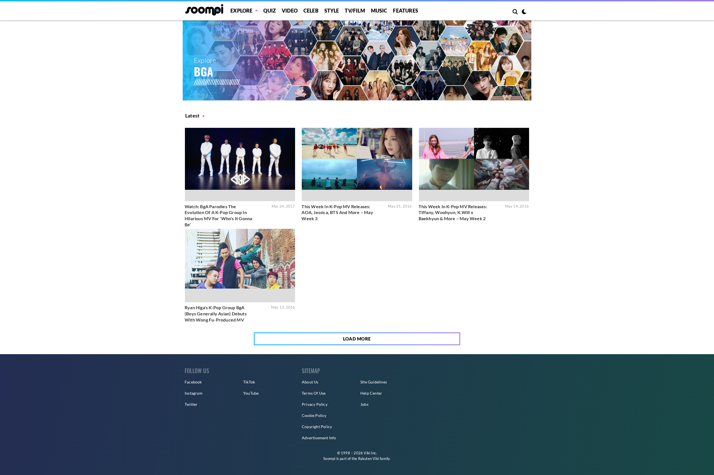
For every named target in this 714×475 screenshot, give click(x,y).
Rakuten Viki (368, 458)
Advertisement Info (319, 437)
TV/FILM (355, 11)
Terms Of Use (313, 393)
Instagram (193, 393)
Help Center (371, 393)
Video (290, 11)
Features (405, 11)
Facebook (193, 382)
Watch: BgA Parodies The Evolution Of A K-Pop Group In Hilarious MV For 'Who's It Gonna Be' (218, 215)
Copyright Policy (317, 426)
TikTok (249, 382)
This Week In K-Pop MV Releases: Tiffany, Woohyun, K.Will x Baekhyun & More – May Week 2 (453, 212)
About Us (310, 382)
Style (331, 11)
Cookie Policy (314, 415)
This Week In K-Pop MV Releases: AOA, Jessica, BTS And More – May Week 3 (337, 212)
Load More (357, 338)
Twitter (191, 404)
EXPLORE (241, 11)
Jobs (364, 404)
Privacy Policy (314, 404)
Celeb (311, 11)
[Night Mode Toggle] (524, 12)
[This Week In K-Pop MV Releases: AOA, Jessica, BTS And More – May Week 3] (357, 164)
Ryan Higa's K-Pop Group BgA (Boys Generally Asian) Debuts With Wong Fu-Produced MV (216, 313)
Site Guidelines (373, 382)
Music (379, 11)
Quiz (269, 11)
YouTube (251, 393)
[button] (195, 116)
